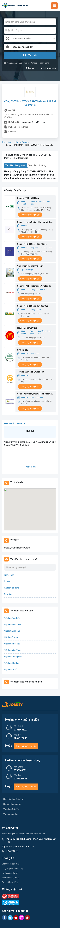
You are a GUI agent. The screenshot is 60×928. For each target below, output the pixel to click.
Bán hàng (32, 332)
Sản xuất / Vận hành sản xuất (40, 202)
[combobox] (30, 38)
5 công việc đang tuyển (30, 279)
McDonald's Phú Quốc (27, 328)
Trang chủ (6, 142)
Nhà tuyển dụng (22, 142)
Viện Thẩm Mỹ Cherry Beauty (30, 266)
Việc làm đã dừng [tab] (37, 165)
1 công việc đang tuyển (30, 215)
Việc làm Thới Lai (11, 663)
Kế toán (34, 63)
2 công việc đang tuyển (30, 259)
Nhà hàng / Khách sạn (44, 332)
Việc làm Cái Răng (12, 631)
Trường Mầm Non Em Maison (30, 372)
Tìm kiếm (32, 55)
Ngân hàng (44, 63)
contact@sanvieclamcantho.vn (20, 846)
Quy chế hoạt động (10, 882)
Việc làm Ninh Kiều (12, 618)
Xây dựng (34, 248)
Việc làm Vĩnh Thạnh (13, 650)
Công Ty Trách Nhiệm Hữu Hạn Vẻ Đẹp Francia (34, 222)
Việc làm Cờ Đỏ (10, 669)
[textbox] (30, 38)
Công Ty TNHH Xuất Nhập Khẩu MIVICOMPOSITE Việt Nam (31, 244)
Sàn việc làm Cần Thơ (13, 799)
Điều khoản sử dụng (10, 878)
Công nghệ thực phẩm (39, 290)
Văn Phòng (24, 63)
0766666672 (12, 851)
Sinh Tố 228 (22, 350)
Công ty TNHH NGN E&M (28, 198)
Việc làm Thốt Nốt (12, 644)
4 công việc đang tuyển (30, 320)
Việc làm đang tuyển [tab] (15, 165)
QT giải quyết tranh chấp (12, 868)
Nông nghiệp (36, 310)
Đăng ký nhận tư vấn (26, 746)
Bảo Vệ (7, 581)
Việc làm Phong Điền (13, 657)
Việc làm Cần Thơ (11, 809)
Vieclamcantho (10, 814)
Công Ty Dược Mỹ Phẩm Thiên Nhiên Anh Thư (35, 394)
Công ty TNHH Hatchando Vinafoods (34, 286)
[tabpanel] (30, 175)
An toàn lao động (11, 588)
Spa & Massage (27, 270)
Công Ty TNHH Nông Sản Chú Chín (32, 306)
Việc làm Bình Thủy (12, 624)
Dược (42, 397)
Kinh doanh (12, 63)
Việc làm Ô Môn (11, 637)
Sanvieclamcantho (12, 804)
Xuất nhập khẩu (45, 248)
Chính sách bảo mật (10, 864)
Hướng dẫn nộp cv (10, 873)
